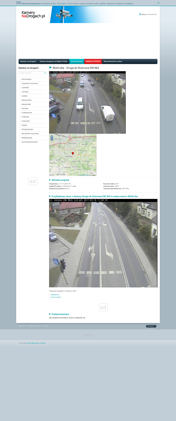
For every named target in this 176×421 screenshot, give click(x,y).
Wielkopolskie (27, 138)
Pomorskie (26, 121)
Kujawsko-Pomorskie (30, 83)
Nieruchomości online (113, 61)
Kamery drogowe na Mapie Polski (53, 61)
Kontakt (46, 326)
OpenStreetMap (84, 175)
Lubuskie (25, 92)
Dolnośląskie (26, 79)
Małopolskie (26, 104)
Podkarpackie (27, 112)
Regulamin (22, 326)
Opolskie (25, 108)
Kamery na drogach (28, 61)
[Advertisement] (88, 41)
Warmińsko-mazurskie (30, 133)
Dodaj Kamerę (76, 61)
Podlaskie (25, 117)
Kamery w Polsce (93, 61)
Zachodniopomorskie (30, 142)
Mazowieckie (26, 100)
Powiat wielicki (56, 297)
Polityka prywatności (34, 326)
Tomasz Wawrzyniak (32, 343)
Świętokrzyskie (27, 129)
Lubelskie (25, 87)
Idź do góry (150, 326)
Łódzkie (24, 96)
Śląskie (24, 125)
